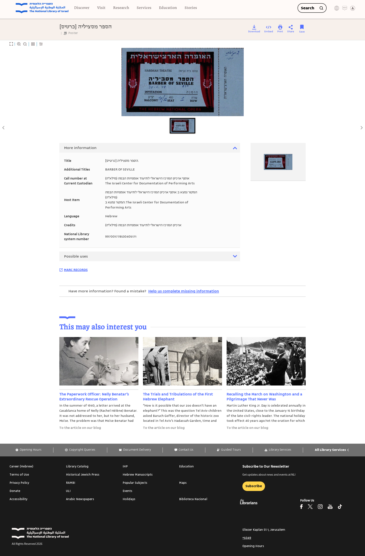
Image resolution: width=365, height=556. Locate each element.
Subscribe (253, 486)
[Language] (336, 8)
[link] (28, 449)
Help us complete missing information (183, 291)
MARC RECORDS (76, 270)
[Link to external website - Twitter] (310, 506)
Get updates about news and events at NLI (268, 475)
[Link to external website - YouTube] (330, 506)
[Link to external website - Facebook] (301, 506)
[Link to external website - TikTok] (340, 506)
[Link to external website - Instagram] (320, 506)
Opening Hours (253, 546)
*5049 (246, 538)
